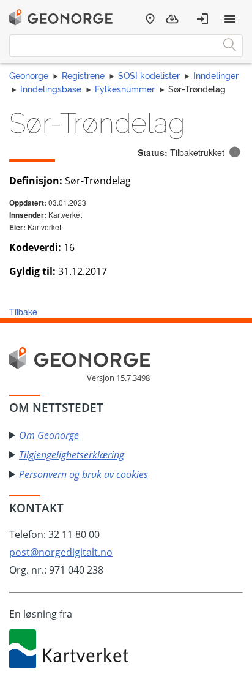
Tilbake (23, 311)
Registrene (83, 76)
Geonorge (28, 76)
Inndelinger (216, 76)
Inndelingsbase (50, 89)
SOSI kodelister (149, 76)
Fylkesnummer (125, 89)
